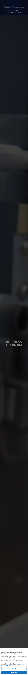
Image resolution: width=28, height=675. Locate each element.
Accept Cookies (14, 672)
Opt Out (14, 668)
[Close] (26, 650)
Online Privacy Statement (12, 665)
